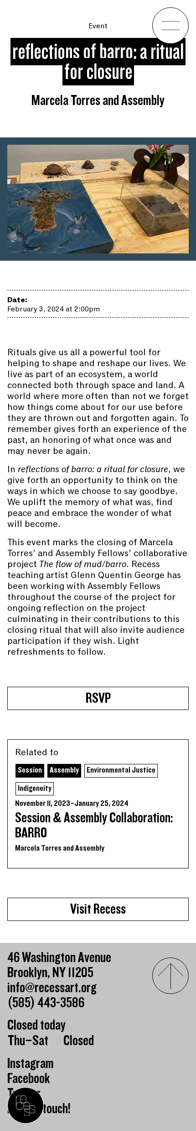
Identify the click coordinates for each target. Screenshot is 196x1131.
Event (98, 26)
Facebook (28, 1078)
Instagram (30, 1063)
